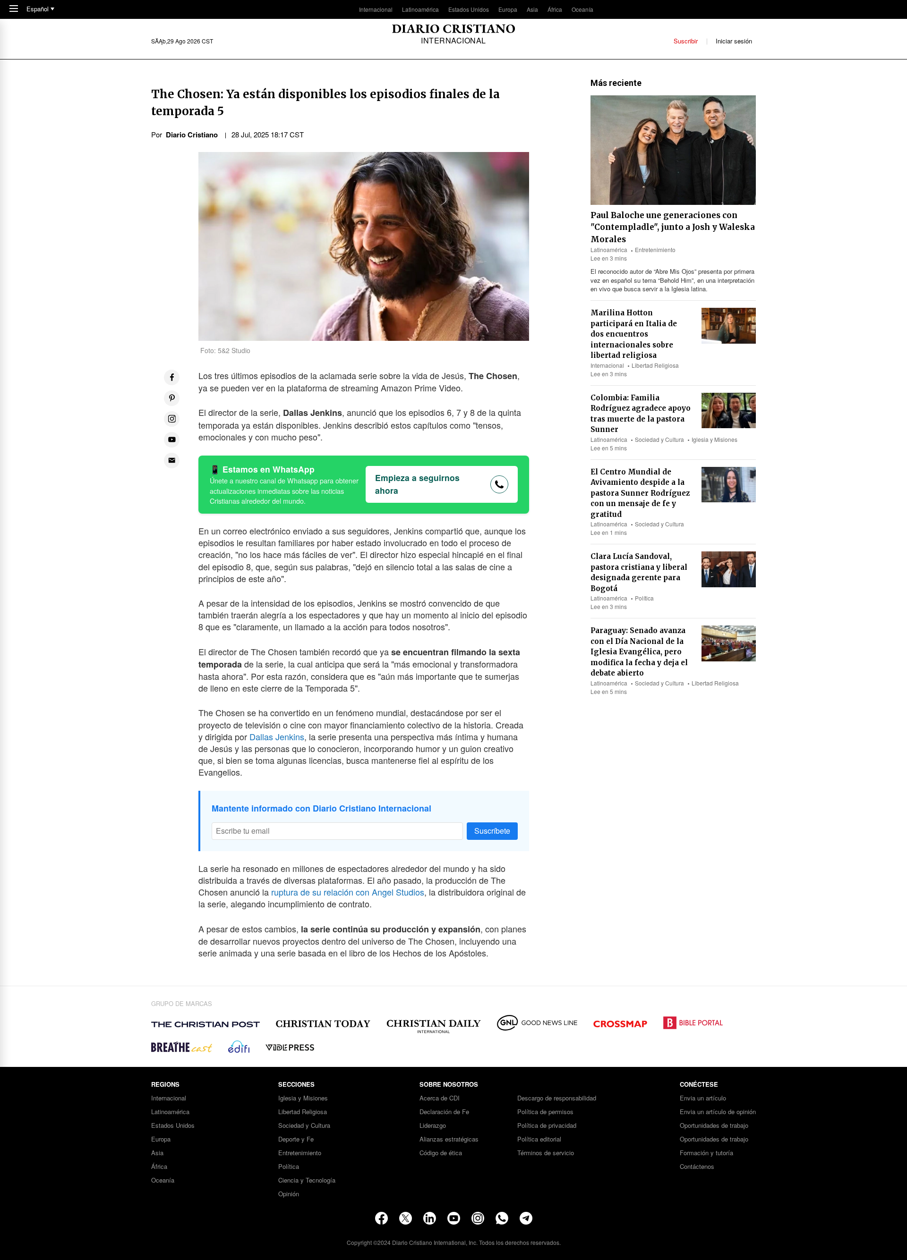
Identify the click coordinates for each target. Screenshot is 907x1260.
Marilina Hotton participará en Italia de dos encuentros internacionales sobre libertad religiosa (633, 334)
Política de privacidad (546, 1125)
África (555, 9)
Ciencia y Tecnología (306, 1180)
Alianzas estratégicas (449, 1139)
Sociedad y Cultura (659, 439)
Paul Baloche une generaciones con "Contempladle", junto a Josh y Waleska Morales (672, 227)
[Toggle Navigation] (14, 9)
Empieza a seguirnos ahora (417, 484)
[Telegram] (526, 1218)
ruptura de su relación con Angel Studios (347, 892)
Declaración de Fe (444, 1112)
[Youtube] (453, 1218)
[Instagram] (477, 1218)
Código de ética (440, 1153)
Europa (507, 9)
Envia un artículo (703, 1098)
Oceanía (582, 9)
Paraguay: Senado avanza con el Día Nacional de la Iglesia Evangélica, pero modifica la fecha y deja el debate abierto (639, 651)
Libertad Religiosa (655, 365)
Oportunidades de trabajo (714, 1125)
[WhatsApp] (502, 1218)
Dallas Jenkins (276, 736)
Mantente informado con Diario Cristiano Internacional (321, 808)
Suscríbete (492, 830)
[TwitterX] (405, 1218)
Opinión (288, 1194)
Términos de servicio (545, 1153)
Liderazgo (432, 1125)
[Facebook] (381, 1218)
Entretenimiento (655, 249)
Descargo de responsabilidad (556, 1098)
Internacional (376, 9)
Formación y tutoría (706, 1153)
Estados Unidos (468, 9)
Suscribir (686, 40)
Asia (532, 9)
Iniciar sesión (734, 40)
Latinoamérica (420, 9)
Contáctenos (697, 1166)
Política (644, 598)
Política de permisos (545, 1112)
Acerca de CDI (439, 1098)
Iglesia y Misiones (714, 439)
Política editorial (539, 1139)
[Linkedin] (429, 1218)
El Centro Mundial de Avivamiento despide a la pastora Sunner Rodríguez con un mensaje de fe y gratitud (640, 493)
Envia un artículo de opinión (718, 1112)
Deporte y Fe (296, 1139)
